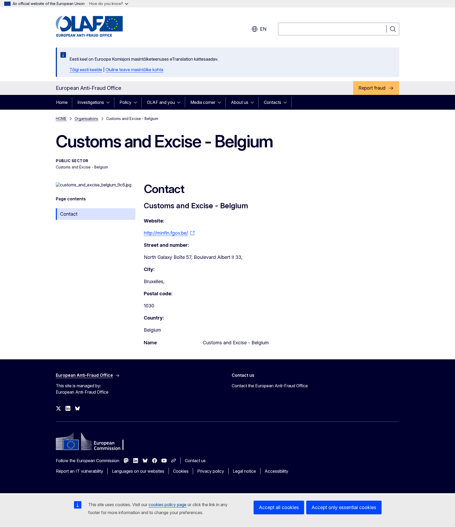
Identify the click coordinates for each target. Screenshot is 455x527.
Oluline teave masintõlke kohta (134, 69)
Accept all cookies (279, 507)
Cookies (181, 471)
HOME (61, 118)
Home (62, 102)
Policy (125, 102)
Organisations (86, 118)
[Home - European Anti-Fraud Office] (98, 26)
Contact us (195, 460)
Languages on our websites (138, 471)
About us (239, 102)
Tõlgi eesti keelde (86, 69)
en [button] (263, 29)
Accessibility (276, 471)
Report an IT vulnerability (79, 471)
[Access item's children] (109, 102)
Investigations (90, 102)
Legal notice (244, 471)
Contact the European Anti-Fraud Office (270, 385)
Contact (68, 214)
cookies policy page (167, 504)
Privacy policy (210, 471)
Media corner (202, 102)
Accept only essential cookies (343, 507)
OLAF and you (161, 102)
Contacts (272, 102)
